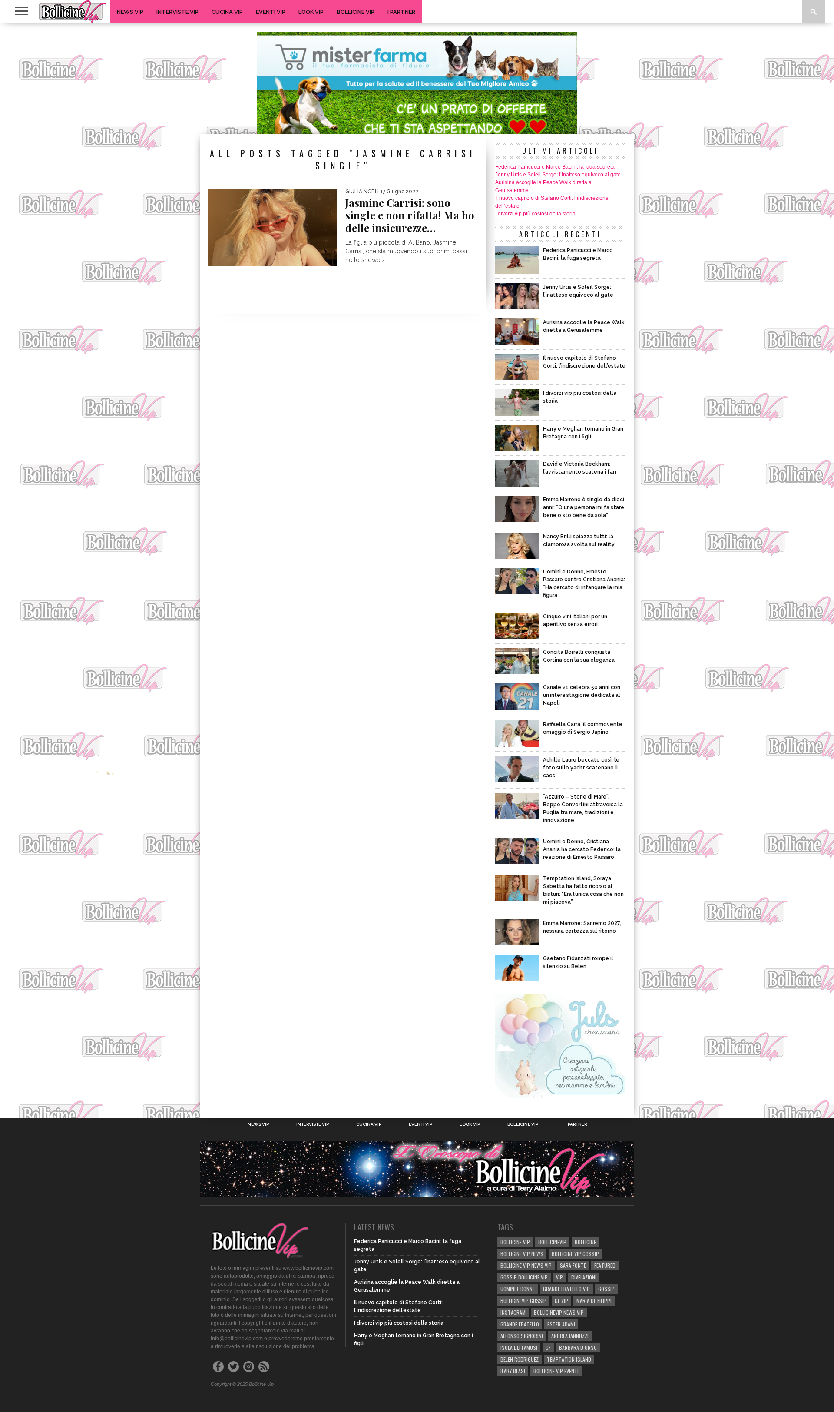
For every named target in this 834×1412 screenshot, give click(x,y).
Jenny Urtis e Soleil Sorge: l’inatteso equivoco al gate (558, 175)
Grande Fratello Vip (566, 1289)
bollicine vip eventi (556, 1371)
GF (548, 1347)
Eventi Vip (270, 12)
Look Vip (311, 12)
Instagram (513, 1312)
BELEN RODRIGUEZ (519, 1359)
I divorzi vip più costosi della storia (535, 214)
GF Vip (561, 1300)
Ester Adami (561, 1324)
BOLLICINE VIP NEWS (521, 1253)
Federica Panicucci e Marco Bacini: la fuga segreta (555, 167)
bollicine (585, 1242)
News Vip (130, 12)
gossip (606, 1289)
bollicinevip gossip (523, 1300)
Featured (605, 1265)
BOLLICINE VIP (515, 1242)
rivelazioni (583, 1277)
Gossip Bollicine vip (524, 1277)
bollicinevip (552, 1242)
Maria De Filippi (594, 1300)
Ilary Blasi (512, 1371)
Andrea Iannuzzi (570, 1335)
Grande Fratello (519, 1324)
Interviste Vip (177, 12)
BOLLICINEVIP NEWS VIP (559, 1312)
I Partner (401, 12)
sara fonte (573, 1265)
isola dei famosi (518, 1347)
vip (559, 1277)
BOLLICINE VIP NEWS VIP (526, 1265)
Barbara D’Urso (578, 1347)
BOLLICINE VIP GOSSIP (575, 1253)
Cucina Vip (227, 12)
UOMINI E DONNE (517, 1289)
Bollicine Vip (355, 12)
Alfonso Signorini (521, 1335)
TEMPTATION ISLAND (569, 1359)
